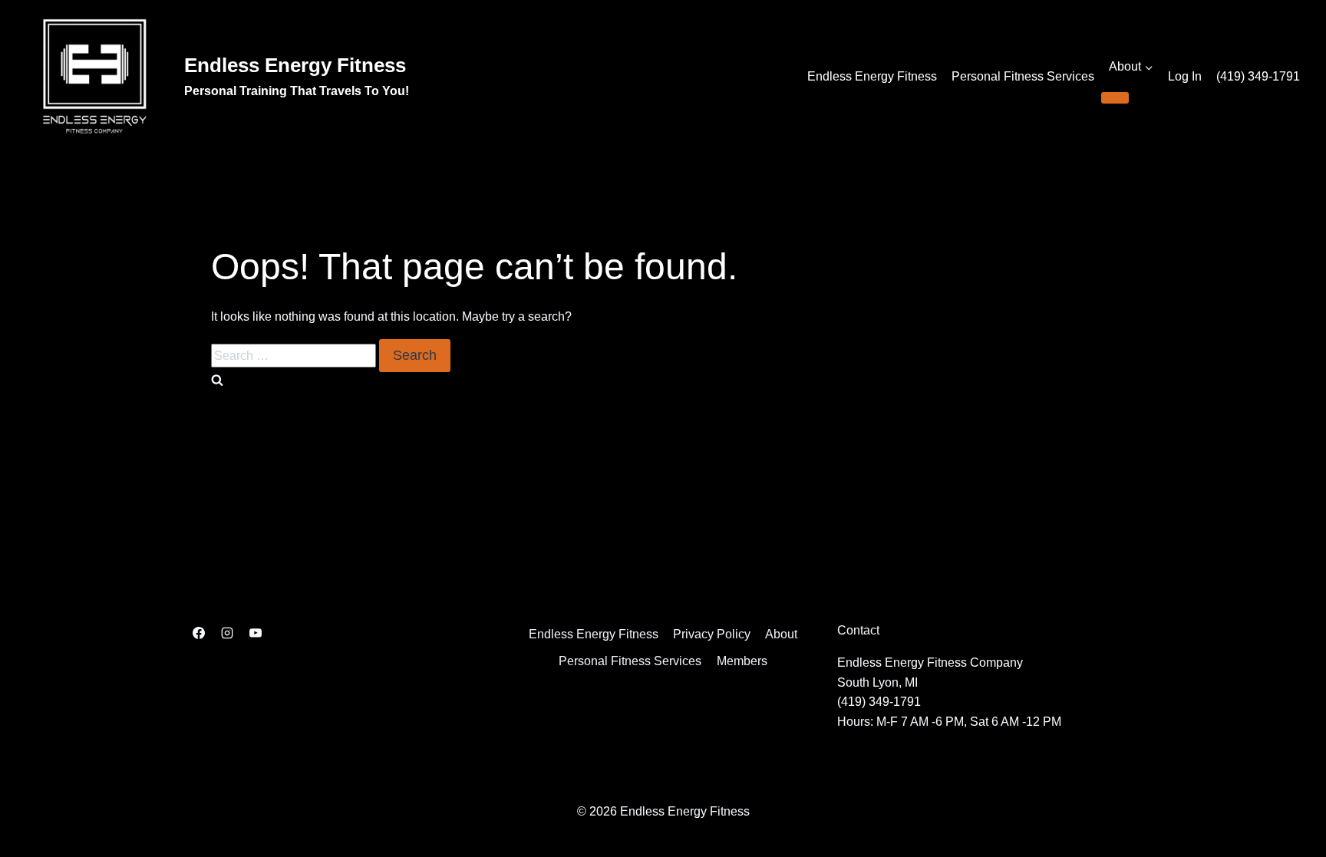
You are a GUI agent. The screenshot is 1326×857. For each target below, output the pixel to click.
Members (742, 660)
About (781, 634)
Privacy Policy (711, 634)
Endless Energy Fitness (872, 76)
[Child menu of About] (1115, 97)
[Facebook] (198, 633)
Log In (1185, 76)
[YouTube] (255, 633)
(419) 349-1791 (1258, 76)
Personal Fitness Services (1023, 76)
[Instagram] (227, 633)
